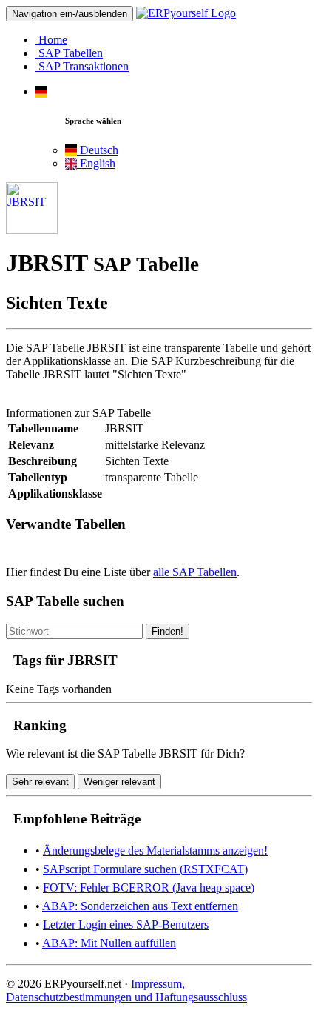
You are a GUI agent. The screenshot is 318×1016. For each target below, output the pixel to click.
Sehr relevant (40, 781)
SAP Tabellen (69, 53)
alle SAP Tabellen (195, 572)
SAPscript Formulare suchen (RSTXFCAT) (145, 869)
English (96, 163)
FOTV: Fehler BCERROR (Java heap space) (148, 887)
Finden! (167, 631)
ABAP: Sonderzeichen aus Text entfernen (140, 906)
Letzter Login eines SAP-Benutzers (126, 924)
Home (51, 39)
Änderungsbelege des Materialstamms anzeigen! (155, 850)
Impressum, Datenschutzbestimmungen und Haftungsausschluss (126, 990)
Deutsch (97, 150)
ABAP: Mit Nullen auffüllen (109, 943)
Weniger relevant (119, 781)
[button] (41, 91)
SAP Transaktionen (82, 66)
